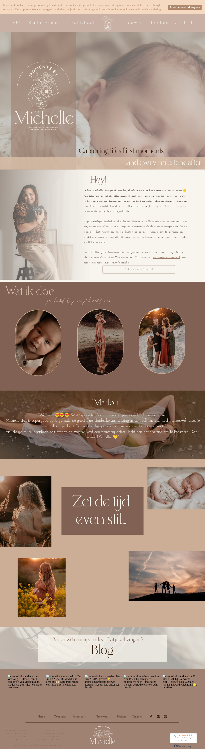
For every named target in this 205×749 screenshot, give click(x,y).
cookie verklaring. (151, 9)
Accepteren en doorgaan (185, 7)
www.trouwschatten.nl (166, 257)
